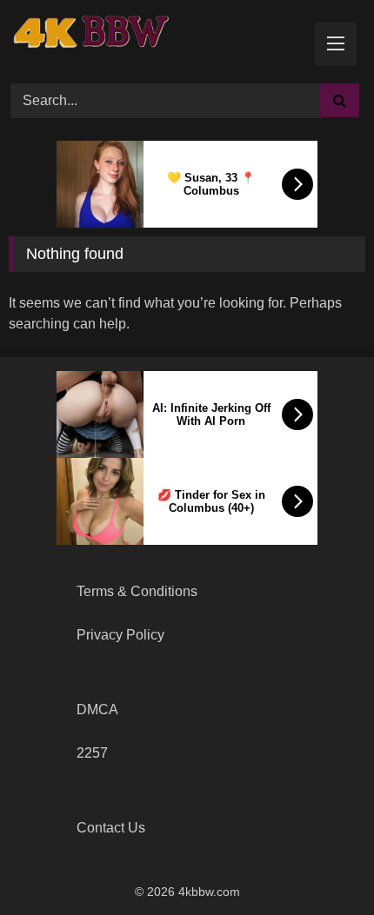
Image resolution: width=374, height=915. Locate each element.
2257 (92, 753)
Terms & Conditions (137, 591)
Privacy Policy (120, 634)
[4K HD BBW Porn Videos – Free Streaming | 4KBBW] (96, 39)
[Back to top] (320, 863)
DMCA (97, 709)
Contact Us (111, 827)
